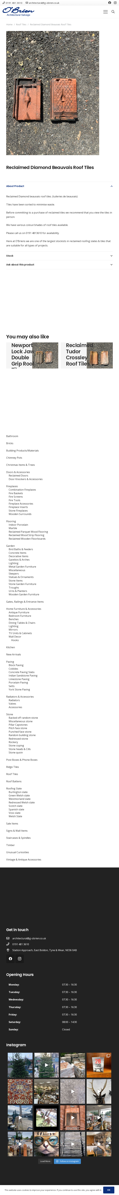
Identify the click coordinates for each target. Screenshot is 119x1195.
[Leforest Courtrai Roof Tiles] (45, 355)
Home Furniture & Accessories (23, 609)
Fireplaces (12, 486)
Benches (14, 619)
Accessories (15, 707)
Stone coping (16, 745)
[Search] (113, 11)
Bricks (9, 443)
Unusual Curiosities (17, 852)
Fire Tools (14, 500)
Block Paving (16, 665)
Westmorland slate (20, 799)
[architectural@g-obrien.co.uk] (9, 938)
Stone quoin (16, 752)
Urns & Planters (18, 591)
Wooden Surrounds (20, 514)
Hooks (15, 640)
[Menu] (105, 12)
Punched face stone (20, 731)
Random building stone (22, 735)
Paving (10, 661)
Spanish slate (16, 809)
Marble (13, 528)
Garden (10, 546)
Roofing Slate (14, 788)
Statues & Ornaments (21, 577)
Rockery (13, 742)
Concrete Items (17, 553)
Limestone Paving (19, 679)
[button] (108, 36)
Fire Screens (16, 496)
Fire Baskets (16, 493)
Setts (12, 686)
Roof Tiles (21, 24)
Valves (12, 703)
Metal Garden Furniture (22, 566)
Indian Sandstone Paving (23, 675)
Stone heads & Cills (20, 749)
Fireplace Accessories (21, 503)
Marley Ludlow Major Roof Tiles (75, 355)
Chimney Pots (14, 457)
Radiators (14, 700)
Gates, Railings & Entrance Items (25, 601)
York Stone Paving (19, 689)
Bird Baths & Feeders (21, 549)
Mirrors (13, 629)
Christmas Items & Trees (20, 465)
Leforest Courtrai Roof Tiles (21, 354)
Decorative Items (18, 556)
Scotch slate (15, 806)
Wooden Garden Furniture (24, 594)
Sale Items (12, 823)
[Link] (18, 12)
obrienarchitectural (20, 1055)
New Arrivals (13, 654)
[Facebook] (109, 2)
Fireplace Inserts (18, 507)
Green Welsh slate (19, 795)
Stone (9, 714)
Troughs (14, 587)
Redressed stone (18, 738)
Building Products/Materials (22, 450)
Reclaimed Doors (18, 475)
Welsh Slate (15, 816)
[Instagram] (115, 2)
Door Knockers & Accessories (26, 479)
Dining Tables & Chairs (22, 622)
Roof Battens (14, 781)
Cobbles (13, 668)
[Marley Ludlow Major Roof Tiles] (100, 355)
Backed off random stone (23, 717)
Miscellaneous (17, 570)
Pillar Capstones (18, 724)
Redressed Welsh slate (22, 802)
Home (9, 24)
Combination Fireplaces (22, 489)
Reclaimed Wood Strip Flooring (26, 535)
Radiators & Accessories (20, 696)
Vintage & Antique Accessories (23, 859)
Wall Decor (15, 636)
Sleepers (14, 573)
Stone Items (16, 580)
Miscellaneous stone (21, 721)
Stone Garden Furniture (22, 584)
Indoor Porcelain (18, 524)
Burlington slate (18, 792)
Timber (10, 845)
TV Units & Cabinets (20, 633)
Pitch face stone (18, 728)
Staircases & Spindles (18, 838)
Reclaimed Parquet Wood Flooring (28, 531)
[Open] (20, 1065)
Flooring (11, 521)
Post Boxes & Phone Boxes (21, 759)
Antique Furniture (19, 612)
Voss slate (14, 813)
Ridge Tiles (12, 767)
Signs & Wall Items (17, 830)
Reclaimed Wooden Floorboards (27, 538)
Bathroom (12, 436)
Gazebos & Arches (19, 559)
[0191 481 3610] (9, 944)
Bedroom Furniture (20, 616)
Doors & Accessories (18, 472)
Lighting (13, 563)
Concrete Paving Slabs (22, 672)
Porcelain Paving (18, 682)
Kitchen (10, 647)
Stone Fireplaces (18, 510)
